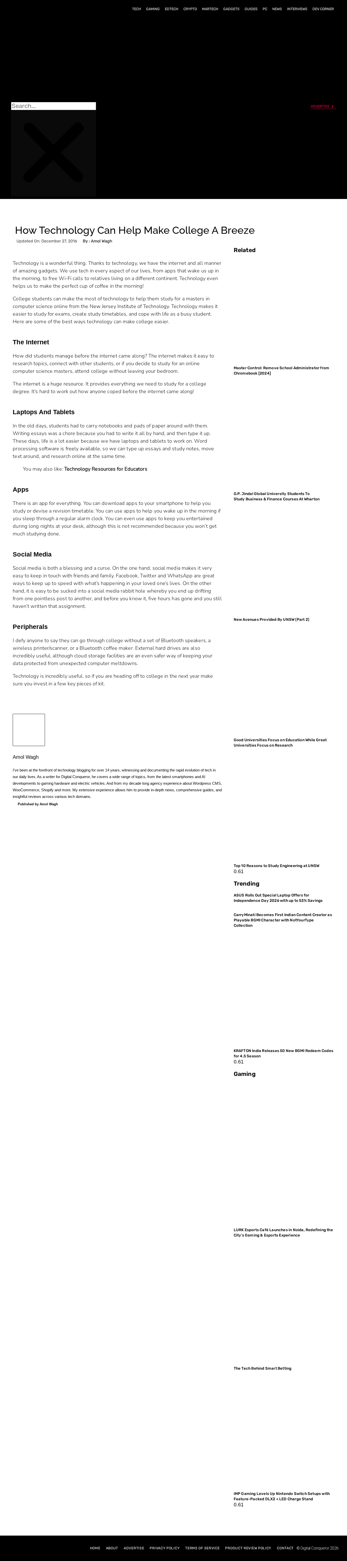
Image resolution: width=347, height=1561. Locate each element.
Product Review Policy (248, 1548)
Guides (251, 9)
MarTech (210, 9)
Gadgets (231, 9)
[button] (53, 59)
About (112, 1548)
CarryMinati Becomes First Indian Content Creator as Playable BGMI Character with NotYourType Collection (283, 920)
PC (265, 9)
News (277, 9)
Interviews (297, 9)
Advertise (134, 1548)
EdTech (171, 9)
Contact (285, 1548)
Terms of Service (202, 1548)
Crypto (190, 9)
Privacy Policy (165, 1548)
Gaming (153, 9)
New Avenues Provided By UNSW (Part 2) (271, 619)
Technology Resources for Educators (105, 469)
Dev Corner (323, 9)
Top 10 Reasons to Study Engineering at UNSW (277, 865)
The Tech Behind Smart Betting (263, 1368)
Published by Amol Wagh (38, 804)
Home (95, 1548)
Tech (136, 9)
